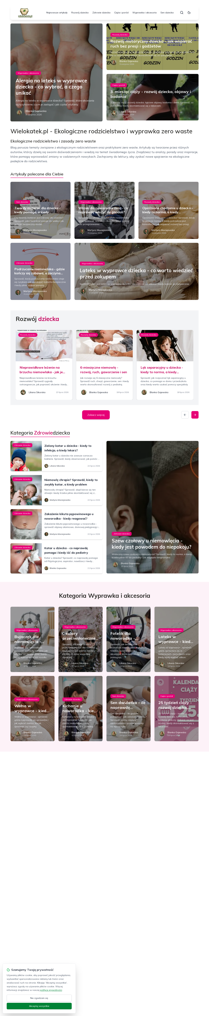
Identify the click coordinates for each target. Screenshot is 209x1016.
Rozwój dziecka (79, 12)
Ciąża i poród (121, 12)
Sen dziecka (167, 12)
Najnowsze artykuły (56, 12)
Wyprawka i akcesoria (144, 12)
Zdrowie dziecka (101, 12)
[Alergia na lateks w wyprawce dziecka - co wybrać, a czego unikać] (56, 72)
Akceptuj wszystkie (39, 1006)
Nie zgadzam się (39, 998)
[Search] (182, 12)
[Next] (195, 415)
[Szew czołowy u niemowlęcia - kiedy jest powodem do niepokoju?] (152, 507)
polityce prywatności (51, 990)
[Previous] (185, 415)
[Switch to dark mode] (189, 13)
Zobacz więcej (95, 414)
